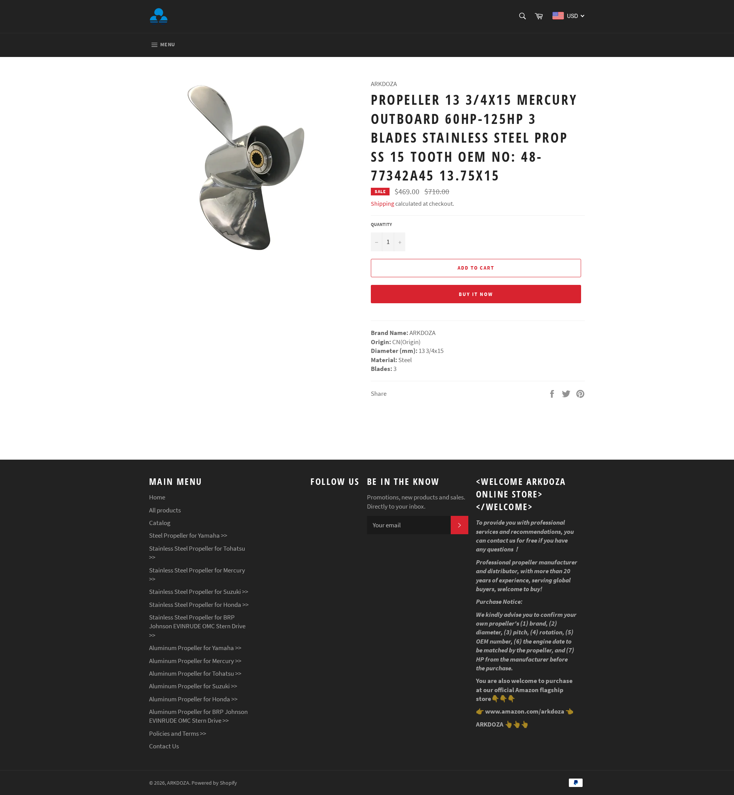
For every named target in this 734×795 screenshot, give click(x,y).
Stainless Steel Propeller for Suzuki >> (198, 591)
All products (165, 510)
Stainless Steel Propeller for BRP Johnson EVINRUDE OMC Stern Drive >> (197, 626)
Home (157, 497)
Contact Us (164, 746)
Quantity (381, 224)
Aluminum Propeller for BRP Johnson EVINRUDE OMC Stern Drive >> (198, 716)
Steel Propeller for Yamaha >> (188, 535)
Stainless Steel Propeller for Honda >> (198, 604)
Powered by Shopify (214, 783)
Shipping (382, 203)
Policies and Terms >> (177, 733)
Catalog (160, 523)
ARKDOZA (178, 783)
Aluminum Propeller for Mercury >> (195, 661)
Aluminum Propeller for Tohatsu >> (195, 673)
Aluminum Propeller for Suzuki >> (193, 686)
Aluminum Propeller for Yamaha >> (195, 648)
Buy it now (476, 294)
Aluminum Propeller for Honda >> (193, 699)
